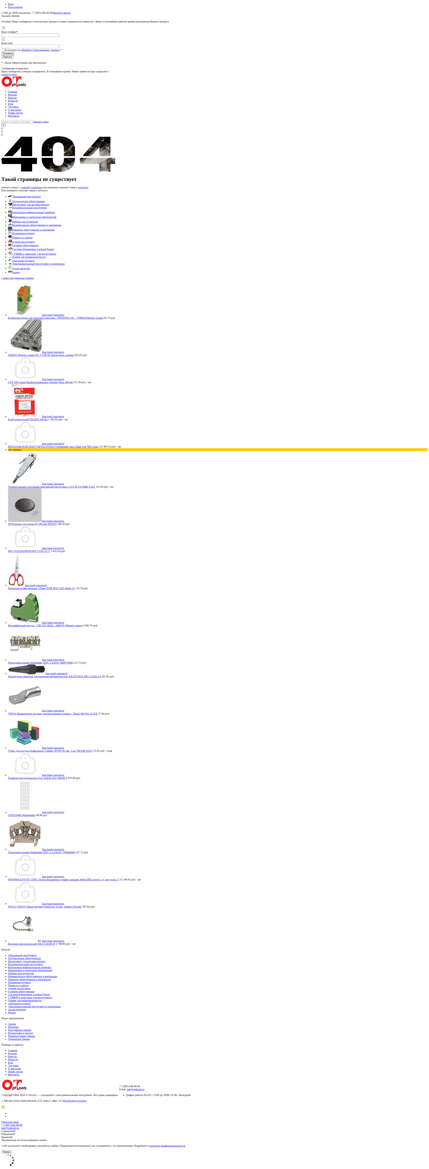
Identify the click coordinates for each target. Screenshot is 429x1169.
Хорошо (7, 1152)
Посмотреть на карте (75, 1100)
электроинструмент (23, 260)
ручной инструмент (23, 241)
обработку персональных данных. (40, 50)
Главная (12, 91)
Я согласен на (33, 50)
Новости (13, 100)
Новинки (13, 1027)
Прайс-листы (15, 112)
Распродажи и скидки (20, 1033)
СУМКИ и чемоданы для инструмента (34, 253)
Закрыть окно (9, 74)
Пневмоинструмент (23, 233)
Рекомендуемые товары (21, 1036)
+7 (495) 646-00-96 (11, 1125)
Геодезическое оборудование (28, 201)
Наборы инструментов (25, 221)
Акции (12, 1024)
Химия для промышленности (29, 257)
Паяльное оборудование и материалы (33, 229)
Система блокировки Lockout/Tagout (33, 249)
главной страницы (31, 187)
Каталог (12, 94)
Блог (10, 103)
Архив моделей (21, 268)
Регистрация (15, 7)
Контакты (13, 115)
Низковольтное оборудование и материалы (36, 225)
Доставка (13, 106)
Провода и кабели (22, 237)
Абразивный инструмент (26, 196)
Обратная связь (10, 1122)
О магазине (14, 109)
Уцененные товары (19, 1039)
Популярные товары (19, 1030)
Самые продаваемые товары (17, 278)
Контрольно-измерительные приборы (33, 212)
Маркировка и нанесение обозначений (34, 217)
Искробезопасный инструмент (29, 207)
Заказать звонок (62, 12)
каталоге (83, 187)
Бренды (12, 97)
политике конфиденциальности (167, 1145)
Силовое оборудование (25, 245)
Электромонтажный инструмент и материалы (38, 263)
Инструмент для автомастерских (30, 204)
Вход (11, 4)
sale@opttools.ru (135, 1089)
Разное (16, 272)
